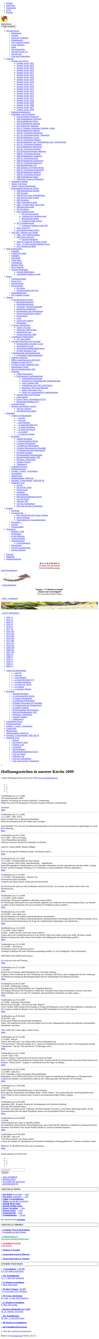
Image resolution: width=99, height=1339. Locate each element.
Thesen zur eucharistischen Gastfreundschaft (40, 392)
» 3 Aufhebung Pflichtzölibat (23, 701)
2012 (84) (10, 641)
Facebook (15, 511)
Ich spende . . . (17, 522)
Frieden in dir (21, 490)
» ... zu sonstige (17, 687)
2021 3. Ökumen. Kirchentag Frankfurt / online (35, 128)
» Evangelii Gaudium (20, 708)
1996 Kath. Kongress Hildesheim (30, 179)
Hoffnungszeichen (18, 469)
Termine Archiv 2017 (25, 84)
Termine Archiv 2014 (25, 91)
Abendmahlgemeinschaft (32, 378)
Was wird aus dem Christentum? (29, 506)
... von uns (20, 418)
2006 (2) (9, 654)
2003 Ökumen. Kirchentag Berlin (30, 167)
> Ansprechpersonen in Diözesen (15, 1254)
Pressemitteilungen (19, 293)
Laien (18, 318)
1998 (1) (9, 657)
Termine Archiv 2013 (25, 93)
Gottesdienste (16, 263)
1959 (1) (9, 661)
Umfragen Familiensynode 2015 (35, 225)
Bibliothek (10, 413)
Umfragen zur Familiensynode (34, 216)
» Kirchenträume (18, 749)
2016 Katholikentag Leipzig (27, 137)
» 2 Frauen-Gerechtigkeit (21, 698)
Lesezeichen (16, 473)
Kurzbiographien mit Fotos (27, 290)
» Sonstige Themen (19, 717)
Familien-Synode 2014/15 (21, 362)
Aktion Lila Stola (23, 327)
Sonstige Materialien (19, 269)
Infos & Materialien (14, 249)
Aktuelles (15, 251)
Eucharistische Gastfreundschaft (29, 376)
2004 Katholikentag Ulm (26, 165)
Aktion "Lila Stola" (19, 184)
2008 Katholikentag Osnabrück (29, 156)
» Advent (15, 740)
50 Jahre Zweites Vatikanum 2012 (25, 364)
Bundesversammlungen (20, 112)
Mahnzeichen (16, 476)
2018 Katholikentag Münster (28, 130)
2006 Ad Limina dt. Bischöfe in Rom (31, 242)
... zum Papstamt (23, 422)
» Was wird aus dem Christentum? (25, 761)
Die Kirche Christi (23, 487)
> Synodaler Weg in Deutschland (15, 1230)
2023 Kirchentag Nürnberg (27, 126)
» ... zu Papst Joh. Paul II (21, 684)
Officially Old (22, 501)
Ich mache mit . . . (18, 513)
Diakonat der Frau (23, 332)
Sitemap (9, 3)
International (6, 24)
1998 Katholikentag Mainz (27, 177)
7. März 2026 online (12, 1283)
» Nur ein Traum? (18, 754)
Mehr (3, 810)
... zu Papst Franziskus (25, 427)
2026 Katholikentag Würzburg (28, 119)
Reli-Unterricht (17, 267)
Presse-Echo (16, 281)
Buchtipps (15, 436)
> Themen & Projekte (10, 1250)
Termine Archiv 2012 (25, 96)
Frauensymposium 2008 (26, 334)
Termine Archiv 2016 (25, 86)
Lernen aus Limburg (24, 320)
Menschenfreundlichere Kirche (29, 497)
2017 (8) (9, 629)
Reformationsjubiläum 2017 (27, 402)
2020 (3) (9, 622)
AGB (8, 10)
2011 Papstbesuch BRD (26, 246)
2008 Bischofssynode (25, 207)
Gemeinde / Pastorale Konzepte (29, 307)
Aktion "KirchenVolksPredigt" (23, 186)
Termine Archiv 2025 (25, 63)
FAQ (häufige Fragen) (20, 42)
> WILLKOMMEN (9, 1177)
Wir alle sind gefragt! (30, 214)
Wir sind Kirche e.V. (19, 52)
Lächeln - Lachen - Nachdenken (24, 471)
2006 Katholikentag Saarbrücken (29, 161)
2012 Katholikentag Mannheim (29, 147)
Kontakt (9, 12)
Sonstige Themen (23, 462)
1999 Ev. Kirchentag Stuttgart (28, 174)
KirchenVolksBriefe (30, 239)
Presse (8, 276)
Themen (9, 297)
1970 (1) (9, 659)
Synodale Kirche (18, 404)
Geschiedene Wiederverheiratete (29, 355)
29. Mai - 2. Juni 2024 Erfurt (12, 1317)
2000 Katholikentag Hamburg (28, 172)
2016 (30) (10, 631)
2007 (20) (10, 652)
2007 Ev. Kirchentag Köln (27, 158)
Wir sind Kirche (12, 31)
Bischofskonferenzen (25, 304)
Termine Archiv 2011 (25, 98)
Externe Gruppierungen (21, 548)
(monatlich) (11, 1197)
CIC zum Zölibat (23, 339)
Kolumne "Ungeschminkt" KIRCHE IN (27, 480)
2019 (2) (9, 624)
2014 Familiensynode (25, 212)
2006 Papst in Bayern (25, 237)
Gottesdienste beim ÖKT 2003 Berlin (37, 385)
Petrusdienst (21, 323)
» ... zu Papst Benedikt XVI (22, 680)
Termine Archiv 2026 (25, 66)
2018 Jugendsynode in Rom (27, 230)
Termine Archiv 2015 (25, 89)
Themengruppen (18, 541)
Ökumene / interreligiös (26, 460)
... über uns (21, 420)
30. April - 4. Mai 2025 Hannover (14, 1297)
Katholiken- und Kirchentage (23, 114)
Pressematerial (17, 286)
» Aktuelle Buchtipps (19, 694)
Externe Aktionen (18, 550)
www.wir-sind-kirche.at (47, 778)
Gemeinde (20, 492)
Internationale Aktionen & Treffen (25, 188)
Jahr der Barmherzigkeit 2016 (23, 369)
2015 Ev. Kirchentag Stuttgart (28, 140)
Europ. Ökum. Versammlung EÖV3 (31, 399)
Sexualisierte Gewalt (24, 346)
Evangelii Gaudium (24, 453)
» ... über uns (16, 675)
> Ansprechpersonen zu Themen (15, 1259)
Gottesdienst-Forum (19, 466)
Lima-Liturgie (22, 397)
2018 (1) (9, 627)
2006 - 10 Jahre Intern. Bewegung (30, 205)
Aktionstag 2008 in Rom (26, 330)
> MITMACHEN (8, 1179)
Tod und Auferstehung (25, 504)
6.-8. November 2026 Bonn (13, 1270)
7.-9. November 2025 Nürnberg (14, 1290)
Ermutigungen (17, 40)
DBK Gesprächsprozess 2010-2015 (25, 360)
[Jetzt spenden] (49, 609)
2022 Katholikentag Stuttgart (28, 123)
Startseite (10, 554)
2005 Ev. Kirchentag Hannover (29, 163)
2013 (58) (10, 638)
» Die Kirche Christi (19, 742)
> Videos (5, 1201)
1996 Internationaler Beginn (27, 191)
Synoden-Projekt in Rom (32, 221)
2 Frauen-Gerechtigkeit (20, 325)
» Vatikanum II (17, 719)
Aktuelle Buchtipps (24, 439)
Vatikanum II (21, 464)
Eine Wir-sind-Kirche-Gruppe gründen (32, 515)
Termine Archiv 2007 (25, 107)
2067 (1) (9, 617)
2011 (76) (10, 643)
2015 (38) (10, 634)
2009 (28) (10, 648)
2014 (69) (10, 636)
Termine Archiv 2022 (25, 72)
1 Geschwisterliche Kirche (22, 300)
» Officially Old (17, 756)
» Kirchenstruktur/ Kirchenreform (25, 710)
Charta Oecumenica (24, 374)
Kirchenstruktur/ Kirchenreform (29, 455)
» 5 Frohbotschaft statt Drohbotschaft (26, 705)
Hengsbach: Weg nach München (35, 388)
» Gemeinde (16, 747)
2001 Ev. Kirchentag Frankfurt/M (30, 170)
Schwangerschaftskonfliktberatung (30, 348)
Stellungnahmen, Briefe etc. (22, 478)
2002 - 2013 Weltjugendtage (28, 235)
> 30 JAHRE (13, 1182)
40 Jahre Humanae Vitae (26, 351)
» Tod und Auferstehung (21, 759)
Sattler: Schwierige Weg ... (32, 390)
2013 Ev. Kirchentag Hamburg (29, 144)
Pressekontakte (17, 283)
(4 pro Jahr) (11, 1194)
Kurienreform (22, 316)
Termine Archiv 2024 (25, 68)
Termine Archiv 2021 (25, 75)
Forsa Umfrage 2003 (30, 383)
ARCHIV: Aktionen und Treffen (24, 232)
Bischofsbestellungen (25, 302)
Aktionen (10, 59)
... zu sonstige (22, 432)
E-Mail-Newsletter (18, 253)
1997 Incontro (22, 193)
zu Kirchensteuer (23, 543)
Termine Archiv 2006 (25, 110)
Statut (13, 47)
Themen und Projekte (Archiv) (23, 406)
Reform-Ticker (17, 265)
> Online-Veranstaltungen (12, 1199)
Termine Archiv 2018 (25, 82)
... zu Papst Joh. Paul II (25, 429)
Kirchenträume (22, 494)
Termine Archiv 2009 (25, 103)
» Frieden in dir (17, 745)
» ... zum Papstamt (18, 677)
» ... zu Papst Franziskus (21, 682)
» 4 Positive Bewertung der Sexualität (26, 703)
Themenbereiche (18, 49)
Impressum (10, 5)
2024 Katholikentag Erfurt (27, 121)
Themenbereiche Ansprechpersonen (31, 520)
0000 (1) (9, 666)
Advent (19, 485)
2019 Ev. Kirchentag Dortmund (29, 133)
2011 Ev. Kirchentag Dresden (28, 149)
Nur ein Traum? (22, 499)
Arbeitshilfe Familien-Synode (28, 274)
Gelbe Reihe (16, 260)
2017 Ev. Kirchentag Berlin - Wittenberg (33, 135)
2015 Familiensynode (25, 223)
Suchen (5, 1173)
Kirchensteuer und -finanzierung (29, 311)
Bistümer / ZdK (17, 531)
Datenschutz (11, 8)
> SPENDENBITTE (9, 1184)
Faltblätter (15, 256)
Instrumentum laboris (30, 218)
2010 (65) (10, 645)
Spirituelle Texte (18, 483)
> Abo (26, 1194)
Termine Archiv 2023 (25, 70)
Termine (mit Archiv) (19, 61)
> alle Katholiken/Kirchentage (14, 1327)
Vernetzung (10, 529)
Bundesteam (16, 33)
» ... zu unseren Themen (21, 689)
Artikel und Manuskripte (21, 415)
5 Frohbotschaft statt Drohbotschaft (25, 353)
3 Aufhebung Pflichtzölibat (22, 337)
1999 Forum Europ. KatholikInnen (30, 195)
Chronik (14, 35)
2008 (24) (10, 650)
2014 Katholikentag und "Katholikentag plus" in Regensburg (41, 142)
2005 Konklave (22, 200)
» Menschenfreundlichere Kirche (24, 752)
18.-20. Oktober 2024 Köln (16, 1310)
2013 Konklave (22, 209)
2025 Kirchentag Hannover (27, 116)
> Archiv (22, 1215)
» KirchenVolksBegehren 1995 (24, 712)
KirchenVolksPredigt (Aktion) (28, 314)
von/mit (18, 1201)
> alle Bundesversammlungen (14, 1322)
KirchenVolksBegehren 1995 (28, 457)
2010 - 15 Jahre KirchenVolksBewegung (33, 244)
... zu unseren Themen (25, 434)
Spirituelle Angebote (19, 181)
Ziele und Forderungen (20, 56)
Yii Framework (16, 1336)
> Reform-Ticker (8, 1210)
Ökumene (15, 371)
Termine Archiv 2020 (25, 77)
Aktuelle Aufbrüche (19, 358)
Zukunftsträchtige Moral (26, 411)
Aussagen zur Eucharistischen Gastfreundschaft (41, 381)
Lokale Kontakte (18, 538)
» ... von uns (16, 673)
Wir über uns (16, 54)
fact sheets (20, 288)
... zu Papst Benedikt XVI (27, 425)
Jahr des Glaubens (23, 409)
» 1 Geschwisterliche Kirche (22, 696)
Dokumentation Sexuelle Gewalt (29, 344)
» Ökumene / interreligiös (21, 714)
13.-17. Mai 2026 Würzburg (12, 1277)
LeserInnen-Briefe (18, 279)
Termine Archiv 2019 (25, 79)
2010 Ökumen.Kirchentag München (31, 151)
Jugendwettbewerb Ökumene (28, 395)
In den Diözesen (18, 45)
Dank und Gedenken (19, 38)
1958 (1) (9, 664)
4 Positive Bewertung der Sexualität (25, 341)
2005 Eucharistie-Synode (26, 202)
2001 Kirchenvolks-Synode (27, 198)
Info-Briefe (15, 258)
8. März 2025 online (12, 1303)
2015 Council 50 (23, 228)
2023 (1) (9, 620)
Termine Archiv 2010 (25, 100)
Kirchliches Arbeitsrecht (26, 309)
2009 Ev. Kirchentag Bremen (28, 154)
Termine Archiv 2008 (25, 105)
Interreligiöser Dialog (20, 367)
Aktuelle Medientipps (25, 272)
